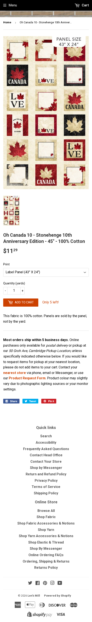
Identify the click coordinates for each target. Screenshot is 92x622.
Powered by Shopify (57, 595)
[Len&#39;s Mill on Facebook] (37, 583)
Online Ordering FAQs (46, 555)
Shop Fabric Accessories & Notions (46, 523)
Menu (13, 5)
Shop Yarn (46, 530)
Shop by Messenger (46, 468)
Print (6, 264)
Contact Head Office (46, 455)
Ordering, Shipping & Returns (46, 561)
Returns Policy (46, 568)
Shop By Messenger (46, 549)
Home (7, 22)
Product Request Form (27, 378)
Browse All (46, 511)
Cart (85, 5)
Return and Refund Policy (46, 474)
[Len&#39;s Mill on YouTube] (60, 583)
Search (46, 436)
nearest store (14, 373)
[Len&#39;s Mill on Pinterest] (45, 583)
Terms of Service (46, 487)
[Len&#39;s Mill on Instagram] (52, 583)
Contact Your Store (46, 461)
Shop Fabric (46, 517)
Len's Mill (34, 595)
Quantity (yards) (14, 283)
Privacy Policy (46, 481)
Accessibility (46, 442)
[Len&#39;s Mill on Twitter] (30, 583)
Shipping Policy (46, 493)
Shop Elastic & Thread (46, 542)
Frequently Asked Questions (46, 449)
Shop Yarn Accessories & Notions (46, 536)
